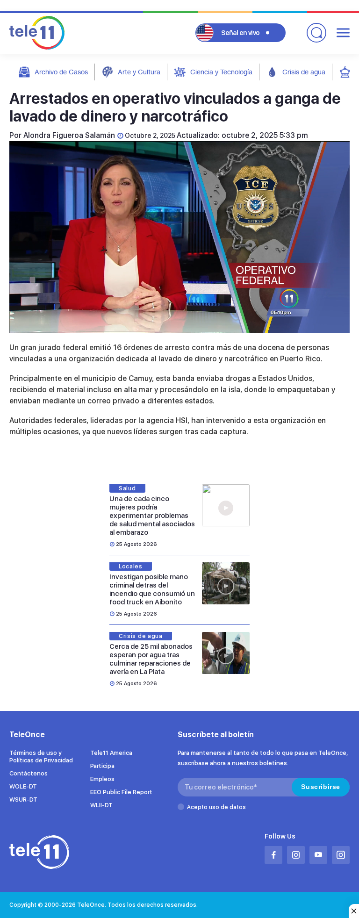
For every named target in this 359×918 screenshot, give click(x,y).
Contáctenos (28, 773)
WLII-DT (101, 805)
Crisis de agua (303, 72)
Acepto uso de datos (216, 807)
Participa (102, 765)
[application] (179, 237)
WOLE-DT (23, 786)
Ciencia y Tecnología (221, 72)
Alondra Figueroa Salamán (69, 135)
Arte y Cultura (139, 72)
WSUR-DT (23, 799)
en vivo (240, 32)
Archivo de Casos (61, 72)
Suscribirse (320, 786)
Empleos (102, 778)
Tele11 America (111, 752)
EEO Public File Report (121, 792)
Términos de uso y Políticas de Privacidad (41, 756)
